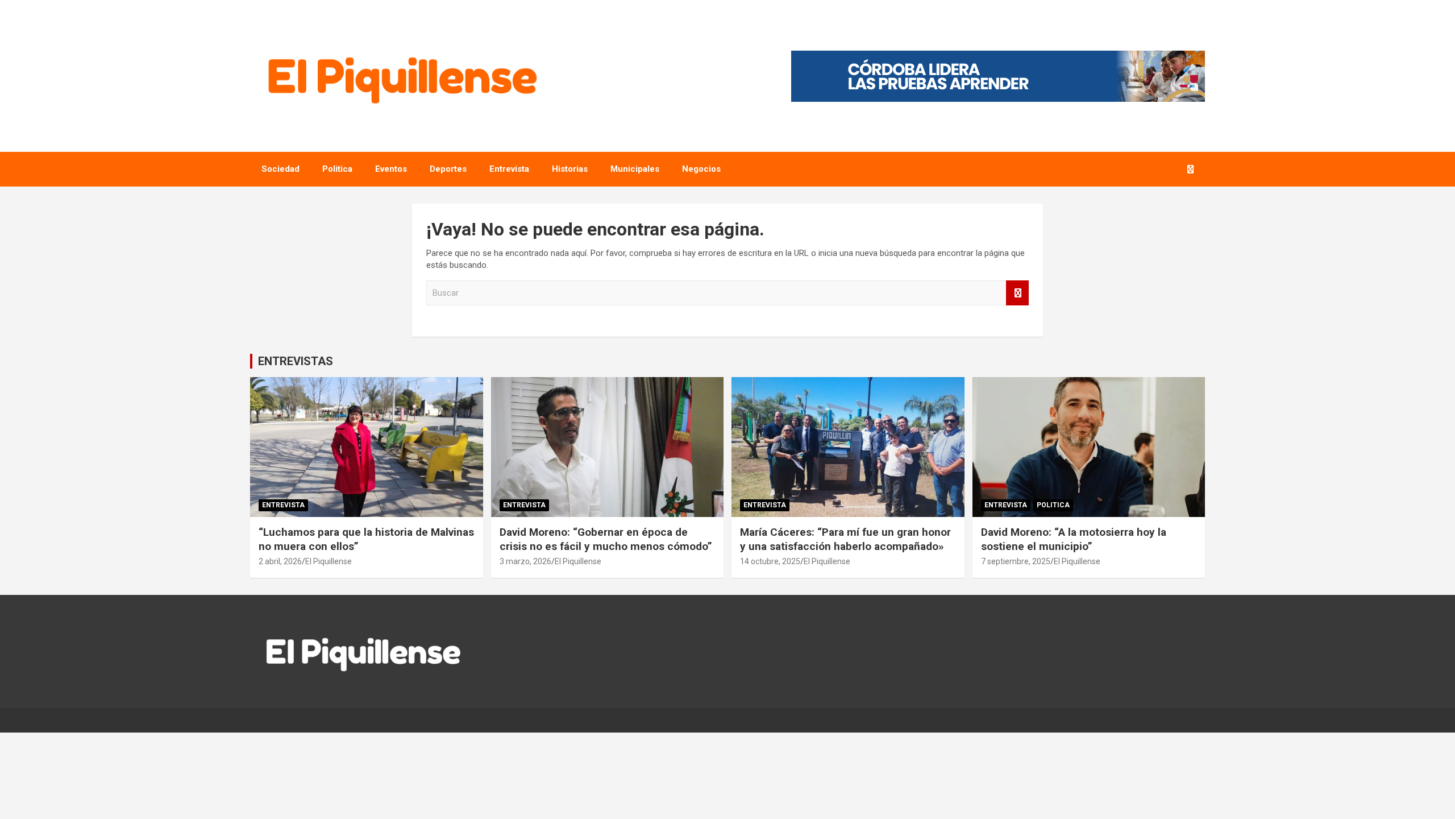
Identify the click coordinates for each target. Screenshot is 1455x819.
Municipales (634, 169)
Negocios (701, 169)
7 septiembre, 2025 (1015, 561)
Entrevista (509, 169)
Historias (570, 169)
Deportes (448, 169)
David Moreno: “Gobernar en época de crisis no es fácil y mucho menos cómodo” (606, 539)
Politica (337, 169)
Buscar (1017, 293)
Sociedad (280, 169)
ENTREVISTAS (295, 361)
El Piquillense (328, 561)
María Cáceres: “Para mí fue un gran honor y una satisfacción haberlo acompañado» (845, 539)
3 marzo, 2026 (525, 561)
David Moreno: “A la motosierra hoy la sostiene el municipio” (1073, 539)
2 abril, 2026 (280, 561)
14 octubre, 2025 (770, 561)
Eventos (391, 169)
